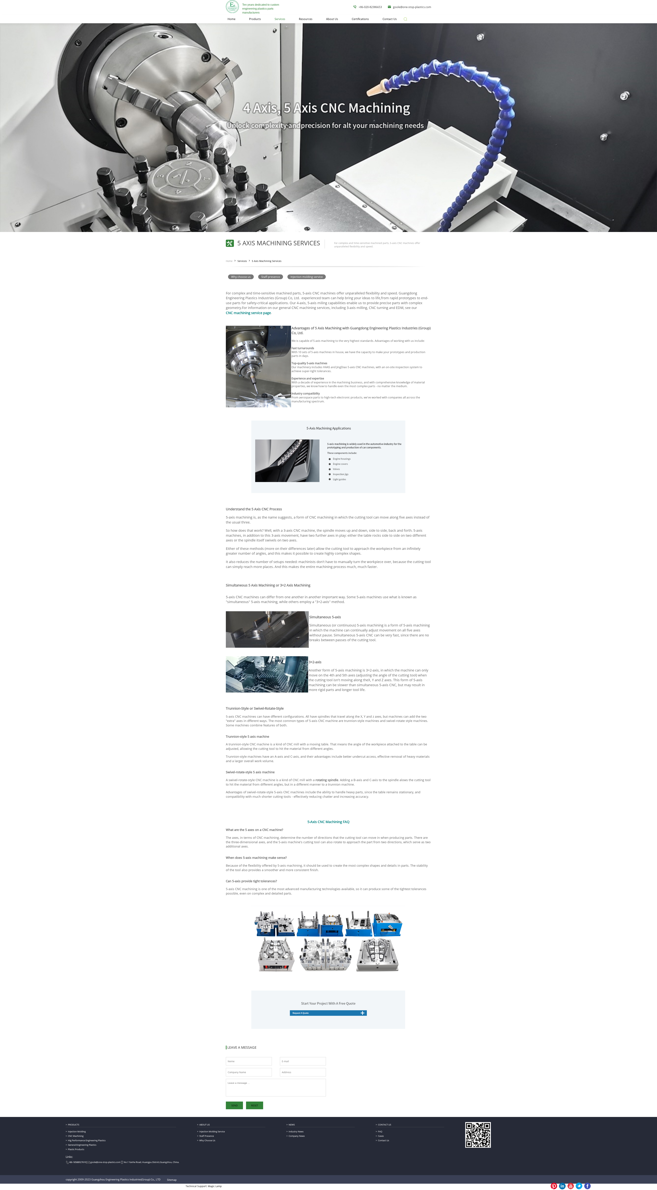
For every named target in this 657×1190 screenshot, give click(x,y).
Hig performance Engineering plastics (87, 1140)
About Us (204, 1124)
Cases (381, 1135)
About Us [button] (332, 19)
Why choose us (241, 277)
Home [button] (231, 19)
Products (73, 1124)
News (292, 1124)
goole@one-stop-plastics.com (412, 7)
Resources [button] (305, 19)
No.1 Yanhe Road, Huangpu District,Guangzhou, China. (151, 1162)
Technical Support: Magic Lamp (204, 1186)
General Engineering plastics (82, 1144)
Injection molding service (307, 277)
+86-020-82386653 (370, 7)
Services (242, 261)
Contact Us (384, 1124)
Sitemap (172, 1179)
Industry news (296, 1131)
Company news (297, 1135)
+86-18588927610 (77, 1162)
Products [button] (255, 19)
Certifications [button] (360, 19)
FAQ (380, 1131)
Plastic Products (76, 1149)
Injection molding (77, 1131)
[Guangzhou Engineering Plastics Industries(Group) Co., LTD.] (232, 6)
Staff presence (270, 277)
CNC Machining (75, 1135)
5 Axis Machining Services (266, 261)
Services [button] (280, 19)
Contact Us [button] (390, 19)
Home (229, 261)
